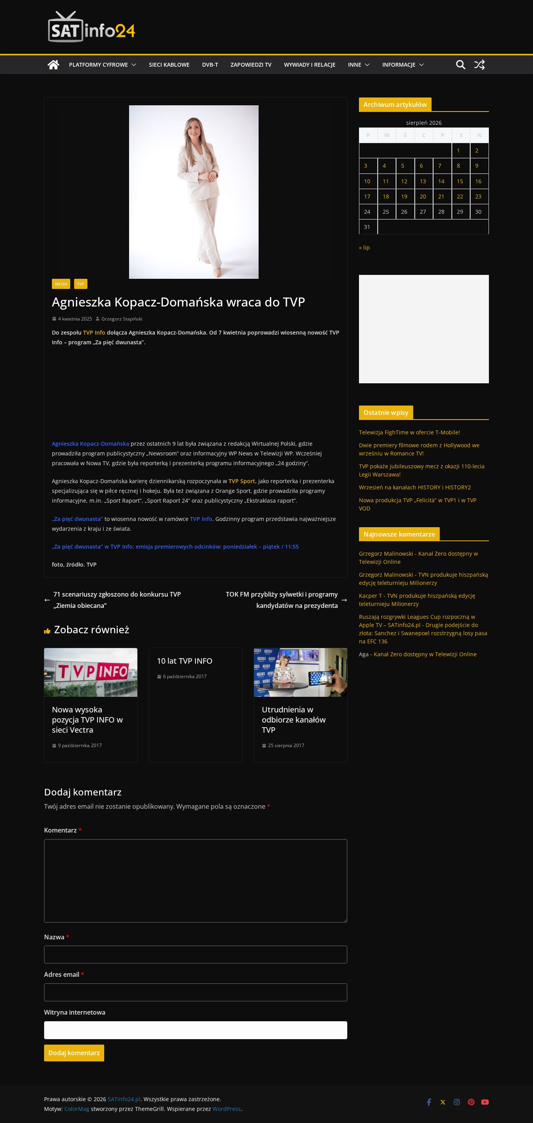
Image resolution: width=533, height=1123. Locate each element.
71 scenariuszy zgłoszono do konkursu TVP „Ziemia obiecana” (117, 600)
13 (423, 181)
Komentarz (63, 830)
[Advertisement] (424, 329)
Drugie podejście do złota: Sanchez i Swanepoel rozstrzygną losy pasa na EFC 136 (423, 633)
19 (404, 196)
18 (386, 196)
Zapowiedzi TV (251, 64)
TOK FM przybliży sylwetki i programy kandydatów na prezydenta (282, 600)
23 (478, 196)
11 (386, 181)
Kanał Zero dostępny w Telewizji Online (425, 654)
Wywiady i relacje (310, 64)
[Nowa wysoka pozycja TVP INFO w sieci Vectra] (90, 653)
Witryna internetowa (74, 1012)
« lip (364, 247)
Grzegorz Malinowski (386, 553)
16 (478, 181)
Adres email (64, 974)
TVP (80, 284)
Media (61, 284)
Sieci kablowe (169, 64)
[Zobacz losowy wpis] (479, 64)
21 (441, 196)
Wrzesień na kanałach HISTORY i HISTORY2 (415, 487)
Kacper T (370, 595)
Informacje (399, 64)
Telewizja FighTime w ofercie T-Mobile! (409, 432)
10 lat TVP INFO (185, 660)
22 (460, 196)
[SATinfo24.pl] (53, 64)
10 (367, 181)
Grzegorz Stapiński (121, 318)
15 (460, 181)
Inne (354, 64)
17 (367, 196)
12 (404, 181)
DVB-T (210, 64)
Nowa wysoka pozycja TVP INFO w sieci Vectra (87, 719)
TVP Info (94, 332)
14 (441, 181)
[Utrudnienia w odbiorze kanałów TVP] (300, 653)
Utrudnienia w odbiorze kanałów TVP (294, 719)
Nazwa (56, 937)
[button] (132, 64)
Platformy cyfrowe (98, 64)
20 (423, 196)
